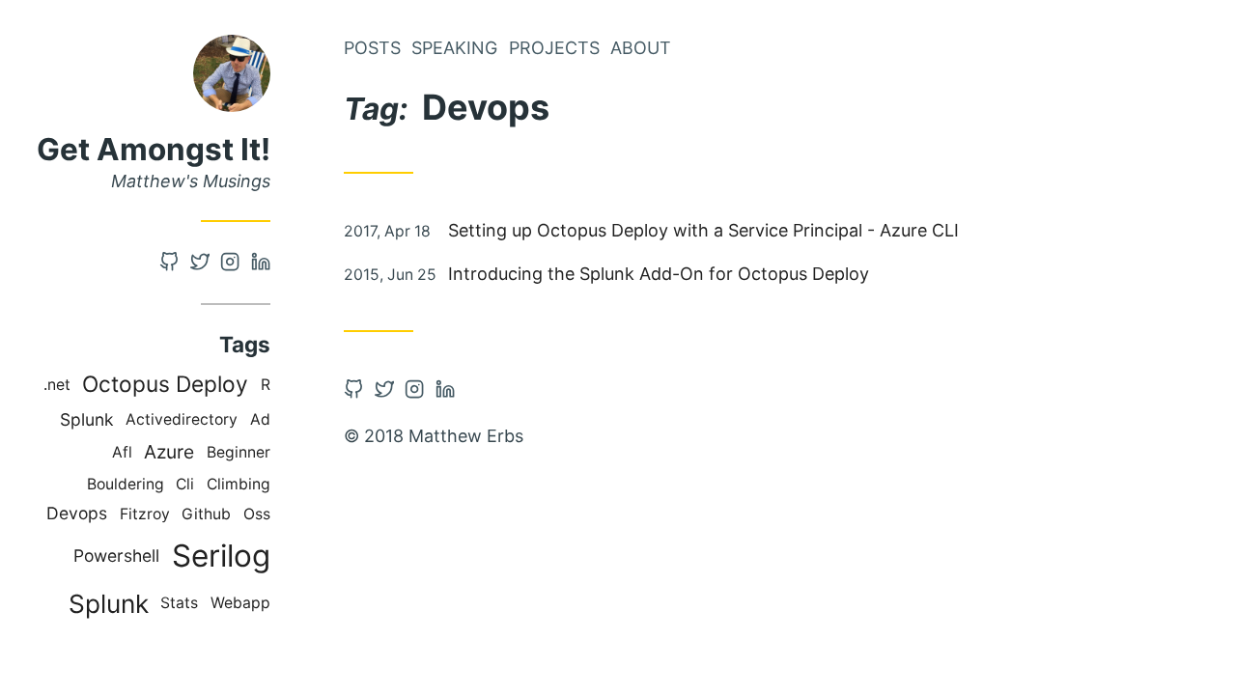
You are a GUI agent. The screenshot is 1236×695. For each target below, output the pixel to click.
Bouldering (125, 484)
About (640, 48)
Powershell (116, 555)
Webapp (240, 603)
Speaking (454, 48)
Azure (169, 451)
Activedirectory (182, 419)
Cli (185, 484)
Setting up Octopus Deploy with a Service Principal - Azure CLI (703, 230)
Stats (179, 603)
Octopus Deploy (165, 384)
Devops (76, 513)
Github (206, 514)
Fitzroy (145, 514)
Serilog (221, 555)
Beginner (238, 452)
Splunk (87, 419)
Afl (122, 452)
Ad (260, 419)
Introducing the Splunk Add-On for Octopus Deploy (658, 274)
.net (56, 384)
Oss (256, 514)
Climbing (238, 484)
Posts (372, 48)
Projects (554, 48)
